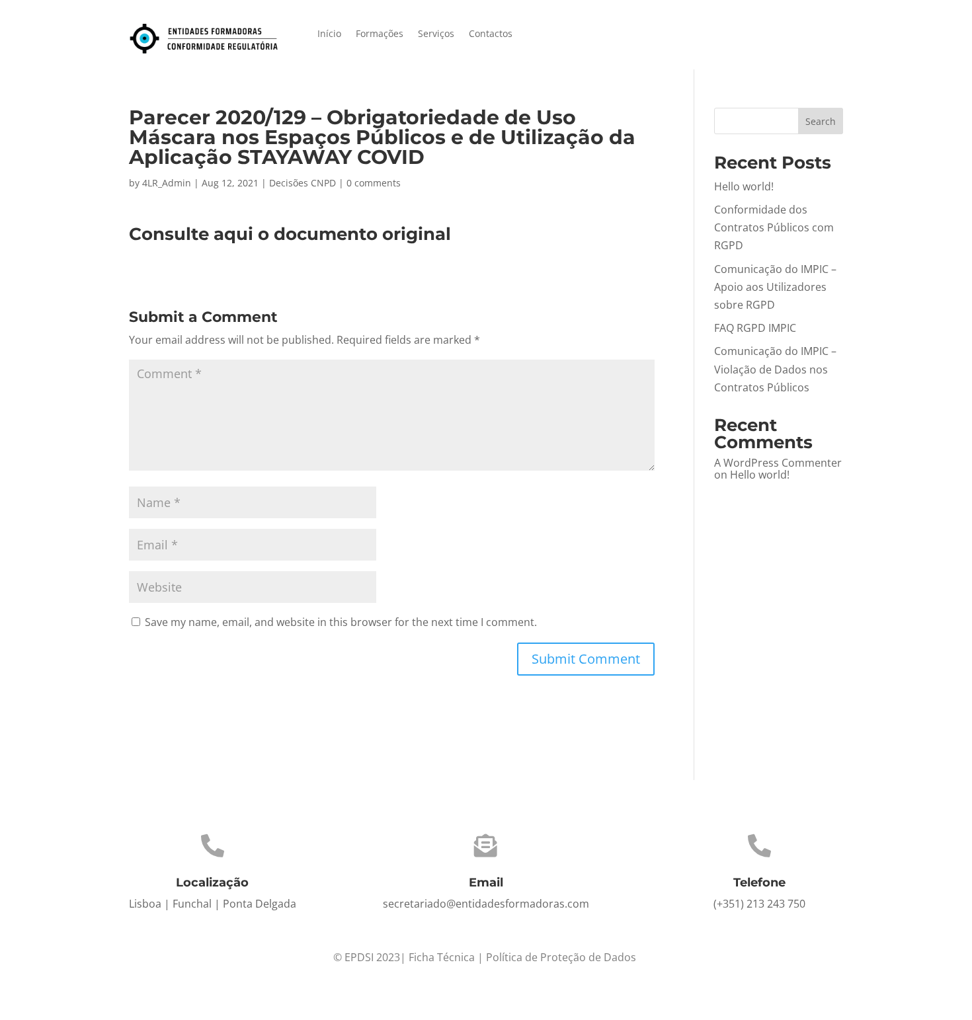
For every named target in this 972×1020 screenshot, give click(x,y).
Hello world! (744, 186)
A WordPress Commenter (778, 462)
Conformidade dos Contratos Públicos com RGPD (774, 227)
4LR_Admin (166, 183)
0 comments (373, 183)
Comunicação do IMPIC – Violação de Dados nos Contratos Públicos (775, 369)
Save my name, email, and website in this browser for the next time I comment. (341, 622)
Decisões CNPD (302, 183)
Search (820, 121)
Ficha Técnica (442, 957)
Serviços (436, 34)
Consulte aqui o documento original (290, 234)
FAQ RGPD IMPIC (755, 328)
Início (329, 34)
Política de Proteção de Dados (561, 957)
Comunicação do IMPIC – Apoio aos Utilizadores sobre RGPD (775, 287)
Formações (379, 34)
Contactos (490, 34)
